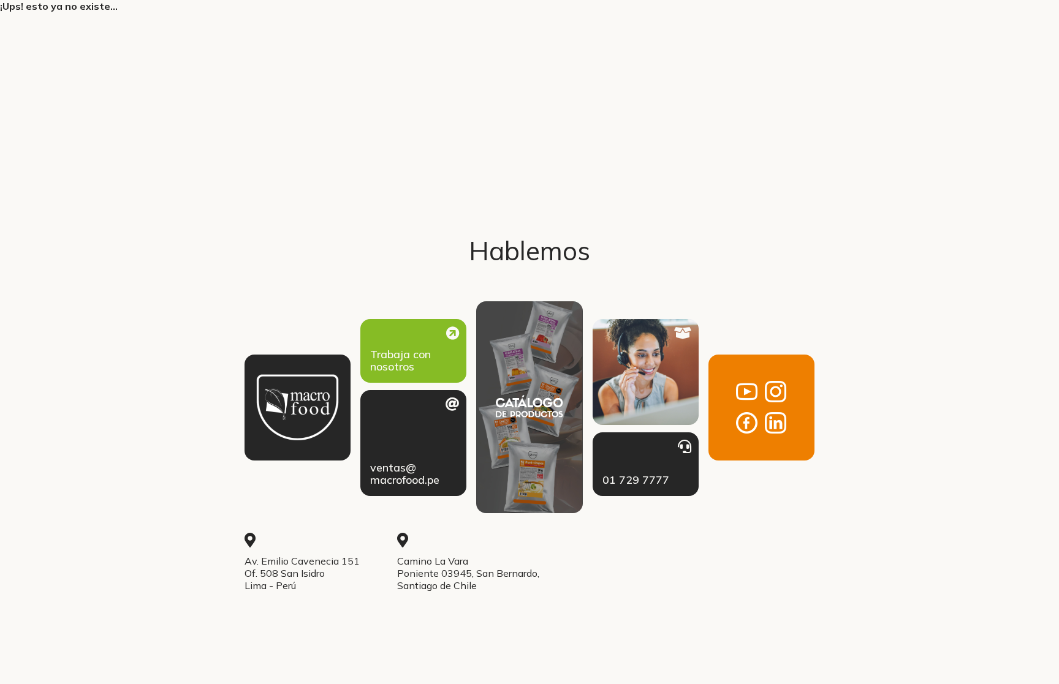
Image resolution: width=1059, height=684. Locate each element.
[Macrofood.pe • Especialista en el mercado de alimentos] (298, 407)
